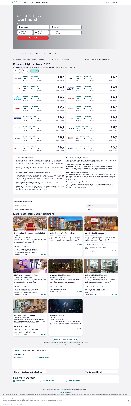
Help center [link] (57, 389)
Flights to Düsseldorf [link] (18, 357)
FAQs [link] (62, 389)
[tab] (16, 350)
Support (108, 2)
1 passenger (57, 33)
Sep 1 (23, 33)
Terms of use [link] (50, 389)
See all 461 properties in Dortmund (65, 339)
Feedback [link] (85, 389)
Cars (32, 2)
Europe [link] (28, 53)
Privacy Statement (8, 404)
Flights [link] (23, 53)
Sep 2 (39, 33)
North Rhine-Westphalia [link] (43, 53)
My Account (115, 2)
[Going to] (66, 27)
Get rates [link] (43, 254)
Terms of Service (17, 404)
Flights (38, 2)
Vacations (45, 2)
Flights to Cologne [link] (44, 357)
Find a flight (33, 38)
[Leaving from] (33, 27)
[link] (26, 381)
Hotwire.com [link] (17, 53)
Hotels (26, 2)
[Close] (128, 401)
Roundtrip (20, 24)
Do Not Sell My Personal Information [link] (73, 389)
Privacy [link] (44, 389)
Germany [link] (34, 53)
